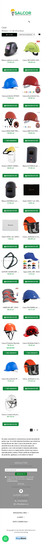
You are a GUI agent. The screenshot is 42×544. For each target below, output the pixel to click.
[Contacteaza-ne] (29, 22)
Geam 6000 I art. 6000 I (10, 237)
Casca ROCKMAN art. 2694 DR (32, 307)
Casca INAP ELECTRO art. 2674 (32, 131)
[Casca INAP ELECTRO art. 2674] (31, 120)
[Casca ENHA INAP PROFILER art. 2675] (10, 120)
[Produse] (3, 22)
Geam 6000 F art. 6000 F (32, 201)
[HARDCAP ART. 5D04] (10, 296)
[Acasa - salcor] (21, 12)
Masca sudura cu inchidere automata (11, 60)
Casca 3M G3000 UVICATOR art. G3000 (32, 60)
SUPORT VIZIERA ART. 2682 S (11, 272)
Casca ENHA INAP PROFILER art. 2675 (11, 131)
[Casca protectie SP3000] (10, 84)
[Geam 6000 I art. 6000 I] (10, 225)
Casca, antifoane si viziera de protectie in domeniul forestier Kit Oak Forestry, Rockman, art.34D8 (32, 237)
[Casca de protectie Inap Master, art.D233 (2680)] (31, 84)
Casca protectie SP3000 (10, 96)
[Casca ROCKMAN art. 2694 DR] (31, 296)
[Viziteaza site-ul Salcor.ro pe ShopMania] (21, 538)
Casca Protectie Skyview (10, 343)
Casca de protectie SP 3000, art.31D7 (11, 379)
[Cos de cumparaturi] (34, 22)
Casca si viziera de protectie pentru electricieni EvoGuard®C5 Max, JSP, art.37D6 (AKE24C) (11, 414)
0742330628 (22, 501)
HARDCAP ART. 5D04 (10, 307)
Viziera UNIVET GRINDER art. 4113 (11, 166)
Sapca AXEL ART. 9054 (31, 272)
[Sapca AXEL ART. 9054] (31, 260)
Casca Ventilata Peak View (32, 343)
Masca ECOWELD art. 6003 (32, 166)
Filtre (10, 35)
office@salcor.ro (22, 504)
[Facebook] (21, 491)
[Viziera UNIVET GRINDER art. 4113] (10, 155)
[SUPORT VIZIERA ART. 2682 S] (10, 261)
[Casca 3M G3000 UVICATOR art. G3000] (31, 49)
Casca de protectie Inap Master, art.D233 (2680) (32, 96)
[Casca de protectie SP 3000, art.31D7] (10, 367)
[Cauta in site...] (39, 22)
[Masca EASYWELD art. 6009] (10, 190)
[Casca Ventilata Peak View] (31, 331)
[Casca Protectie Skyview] (10, 331)
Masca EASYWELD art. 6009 (11, 201)
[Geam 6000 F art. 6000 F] (31, 190)
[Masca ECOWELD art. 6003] (31, 155)
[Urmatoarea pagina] (37, 430)
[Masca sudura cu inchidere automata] (10, 49)
